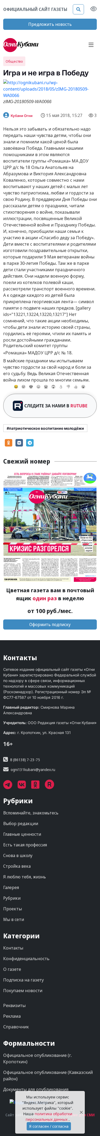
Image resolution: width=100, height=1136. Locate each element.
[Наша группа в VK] (24, 786)
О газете (12, 969)
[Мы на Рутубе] (52, 786)
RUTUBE (78, 406)
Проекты (12, 909)
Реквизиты (14, 1005)
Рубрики (12, 898)
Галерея (11, 887)
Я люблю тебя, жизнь (24, 877)
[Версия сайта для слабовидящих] (93, 9)
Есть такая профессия (25, 845)
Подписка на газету (23, 980)
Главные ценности (22, 834)
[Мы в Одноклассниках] (38, 786)
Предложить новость (50, 24)
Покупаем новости (22, 990)
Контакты (13, 948)
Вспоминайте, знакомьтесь (30, 813)
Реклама (12, 1016)
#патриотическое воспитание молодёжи (45, 428)
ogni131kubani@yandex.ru (33, 769)
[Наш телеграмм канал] (10, 786)
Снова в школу (18, 855)
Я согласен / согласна (49, 1126)
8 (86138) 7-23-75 (25, 759)
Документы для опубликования (36, 1089)
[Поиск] (78, 9)
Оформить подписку (50, 624)
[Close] (81, 1112)
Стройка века (17, 866)
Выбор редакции (20, 823)
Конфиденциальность (26, 958)
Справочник (16, 1027)
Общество (14, 61)
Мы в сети (13, 919)
